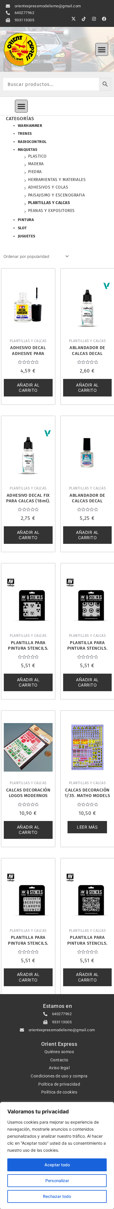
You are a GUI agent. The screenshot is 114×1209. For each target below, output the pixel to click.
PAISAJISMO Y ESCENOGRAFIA (56, 195)
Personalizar (57, 1180)
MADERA (36, 163)
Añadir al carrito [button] (28, 387)
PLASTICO (37, 156)
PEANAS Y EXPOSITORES (51, 210)
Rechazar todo (57, 1196)
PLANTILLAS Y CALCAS (49, 202)
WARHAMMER (30, 125)
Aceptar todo (57, 1164)
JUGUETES (26, 236)
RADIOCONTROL (32, 141)
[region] (57, 1155)
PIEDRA (35, 171)
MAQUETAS (27, 149)
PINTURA (26, 220)
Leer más (87, 827)
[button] (101, 49)
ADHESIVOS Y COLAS (48, 187)
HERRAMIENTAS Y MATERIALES (57, 179)
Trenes (25, 133)
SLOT (22, 228)
